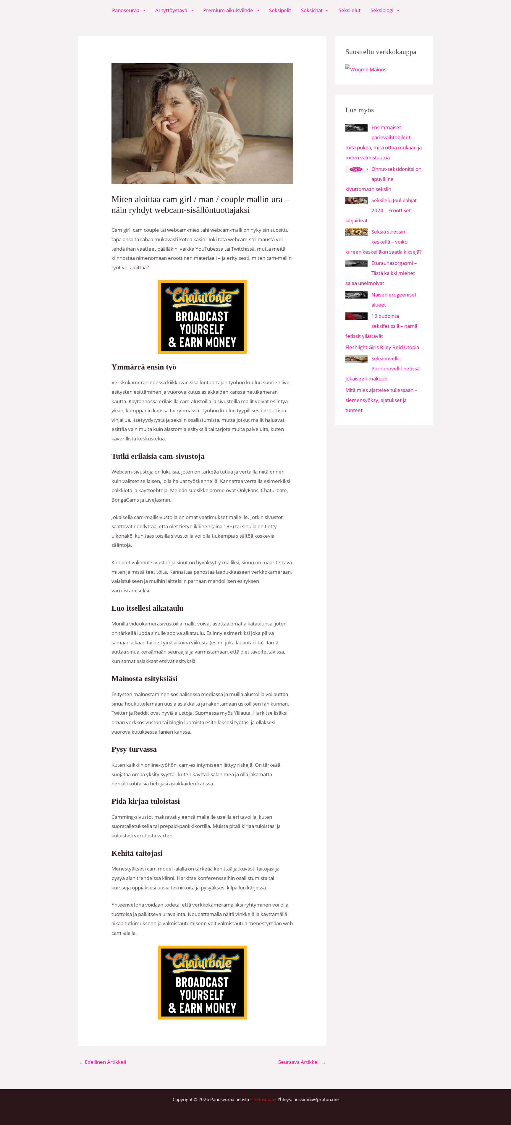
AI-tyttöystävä (171, 10)
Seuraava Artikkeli (302, 1061)
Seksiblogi (382, 10)
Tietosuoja (263, 1099)
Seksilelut (349, 10)
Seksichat (312, 10)
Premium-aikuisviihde (228, 10)
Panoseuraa (125, 10)
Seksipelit (280, 10)
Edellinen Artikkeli (102, 1061)
